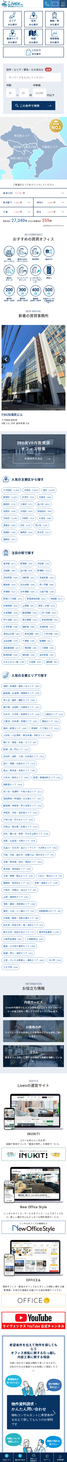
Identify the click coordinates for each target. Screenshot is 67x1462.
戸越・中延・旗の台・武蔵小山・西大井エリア (29, 854)
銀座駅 (10, 584)
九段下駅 (47, 591)
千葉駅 (29, 640)
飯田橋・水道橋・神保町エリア (22, 693)
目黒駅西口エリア (50, 910)
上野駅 (28, 605)
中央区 (31, 490)
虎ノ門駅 (47, 584)
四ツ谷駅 (49, 612)
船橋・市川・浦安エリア (18, 953)
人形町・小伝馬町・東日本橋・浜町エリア (27, 735)
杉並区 (46, 518)
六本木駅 (52, 633)
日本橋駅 (28, 591)
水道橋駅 (11, 612)
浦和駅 (52, 661)
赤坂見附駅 (51, 619)
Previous (6, 359)
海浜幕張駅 (12, 647)
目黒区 (10, 511)
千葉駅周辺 (36, 939)
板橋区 (10, 532)
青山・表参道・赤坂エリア (19, 770)
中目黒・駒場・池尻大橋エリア (21, 917)
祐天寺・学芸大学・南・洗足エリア (23, 925)
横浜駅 (31, 647)
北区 (26, 525)
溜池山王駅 (12, 633)
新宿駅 (27, 563)
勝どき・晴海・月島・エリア (20, 742)
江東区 (27, 504)
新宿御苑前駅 (37, 598)
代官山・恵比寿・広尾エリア (21, 826)
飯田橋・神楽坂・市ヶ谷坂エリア (23, 805)
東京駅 (10, 563)
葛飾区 (10, 539)
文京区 (29, 497)
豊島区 (10, 525)
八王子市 (11, 967)
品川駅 (27, 570)
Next (61, 359)
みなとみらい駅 (14, 661)
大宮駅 (36, 661)
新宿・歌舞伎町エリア (47, 777)
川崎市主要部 (13, 939)
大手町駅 (11, 626)
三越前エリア (54, 714)
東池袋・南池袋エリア (17, 868)
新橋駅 (44, 570)
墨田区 (10, 504)
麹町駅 (29, 626)
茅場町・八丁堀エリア (45, 728)
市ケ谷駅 (11, 619)
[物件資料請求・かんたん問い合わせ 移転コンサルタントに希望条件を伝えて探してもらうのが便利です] (33, 1402)
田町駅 (29, 577)
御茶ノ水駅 (47, 605)
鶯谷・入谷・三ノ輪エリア (19, 910)
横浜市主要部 (50, 932)
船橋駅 (45, 640)
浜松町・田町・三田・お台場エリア (24, 756)
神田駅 (57, 598)
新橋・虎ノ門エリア (16, 749)
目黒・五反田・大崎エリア (19, 840)
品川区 (44, 504)
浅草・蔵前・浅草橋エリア (19, 903)
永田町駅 (47, 626)
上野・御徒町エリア (16, 896)
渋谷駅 (44, 563)
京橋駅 (10, 591)
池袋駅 (10, 570)
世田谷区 (45, 511)
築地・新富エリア (15, 728)
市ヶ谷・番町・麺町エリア (19, 700)
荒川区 (42, 525)
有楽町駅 (47, 577)
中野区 (29, 518)
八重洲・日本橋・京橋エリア (21, 721)
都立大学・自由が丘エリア (19, 932)
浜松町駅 (11, 577)
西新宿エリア (13, 784)
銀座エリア (51, 721)
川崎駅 (48, 647)
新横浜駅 (11, 654)
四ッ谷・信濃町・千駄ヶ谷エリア (23, 791)
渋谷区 (11, 518)
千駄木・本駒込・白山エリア (20, 889)
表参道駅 (32, 633)
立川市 (55, 960)
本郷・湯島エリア (46, 882)
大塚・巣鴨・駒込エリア (18, 875)
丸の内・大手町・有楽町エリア (22, 714)
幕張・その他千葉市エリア (19, 946)
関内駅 (29, 654)
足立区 (44, 532)
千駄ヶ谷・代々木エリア (18, 819)
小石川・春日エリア (50, 875)
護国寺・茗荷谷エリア (17, 882)
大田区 (27, 511)
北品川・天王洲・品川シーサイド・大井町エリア (30, 847)
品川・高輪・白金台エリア (19, 763)
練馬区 (27, 532)
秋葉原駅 (11, 605)
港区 (49, 490)
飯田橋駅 (30, 612)
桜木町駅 (47, 654)
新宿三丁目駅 (13, 598)
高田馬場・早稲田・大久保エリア (23, 798)
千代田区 (12, 490)
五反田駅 (11, 640)
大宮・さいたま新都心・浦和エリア (24, 960)
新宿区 (11, 497)
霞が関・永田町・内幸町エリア (22, 707)
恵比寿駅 (30, 619)
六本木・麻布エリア (16, 777)
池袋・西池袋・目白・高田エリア (23, 861)
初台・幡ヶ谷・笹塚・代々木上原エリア (26, 833)
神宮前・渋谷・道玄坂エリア (21, 812)
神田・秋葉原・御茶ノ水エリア (22, 686)
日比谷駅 (28, 584)
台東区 (46, 497)
